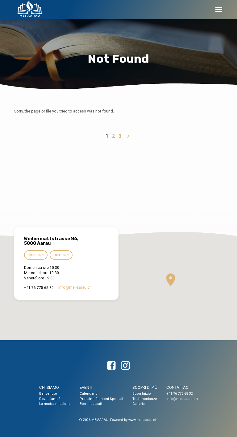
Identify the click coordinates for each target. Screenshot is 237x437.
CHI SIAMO (49, 387)
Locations (61, 255)
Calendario (89, 394)
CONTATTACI (177, 387)
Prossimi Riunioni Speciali (101, 399)
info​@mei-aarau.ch (75, 287)
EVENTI (86, 387)
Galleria (138, 404)
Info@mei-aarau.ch (182, 399)
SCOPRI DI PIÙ (144, 387)
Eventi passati (91, 404)
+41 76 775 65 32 (179, 394)
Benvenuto (48, 394)
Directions (36, 255)
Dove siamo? (49, 399)
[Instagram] (125, 365)
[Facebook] (111, 365)
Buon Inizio (141, 394)
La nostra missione (55, 404)
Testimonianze (144, 399)
